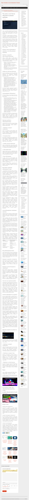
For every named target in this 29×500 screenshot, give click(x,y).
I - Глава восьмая (23, 34)
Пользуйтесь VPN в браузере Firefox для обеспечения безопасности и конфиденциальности (10, 442)
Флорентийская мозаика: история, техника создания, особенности (24, 343)
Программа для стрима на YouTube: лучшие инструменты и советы (15, 453)
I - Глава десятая (23, 37)
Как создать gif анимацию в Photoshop (23, 148)
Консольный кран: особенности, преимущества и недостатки (23, 355)
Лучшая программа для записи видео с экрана (23, 14)
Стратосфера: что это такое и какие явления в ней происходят (24, 346)
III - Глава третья (23, 56)
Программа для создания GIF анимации (15, 460)
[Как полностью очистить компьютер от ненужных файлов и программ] (4, 448)
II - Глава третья (23, 47)
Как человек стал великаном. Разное (10, 2)
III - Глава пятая (23, 54)
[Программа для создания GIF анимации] (15, 457)
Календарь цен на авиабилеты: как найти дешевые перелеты (23, 218)
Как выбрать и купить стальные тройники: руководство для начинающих (24, 369)
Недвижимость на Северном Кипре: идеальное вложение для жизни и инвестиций (24, 278)
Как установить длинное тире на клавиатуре (7, 10)
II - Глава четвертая (23, 48)
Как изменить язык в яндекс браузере (23, 179)
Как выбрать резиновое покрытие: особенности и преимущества (23, 360)
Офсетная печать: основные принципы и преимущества (23, 252)
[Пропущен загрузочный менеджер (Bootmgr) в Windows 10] (10, 448)
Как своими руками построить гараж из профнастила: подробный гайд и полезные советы (23, 20)
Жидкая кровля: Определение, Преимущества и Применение (24, 263)
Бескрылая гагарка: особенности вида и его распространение (23, 351)
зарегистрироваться (4, 486)
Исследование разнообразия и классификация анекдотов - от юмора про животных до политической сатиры (24, 312)
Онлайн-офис (23, 207)
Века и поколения (23, 59)
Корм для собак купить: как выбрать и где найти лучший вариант (24, 385)
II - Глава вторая (23, 44)
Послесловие (23, 212)
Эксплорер (22, 211)
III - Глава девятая (23, 51)
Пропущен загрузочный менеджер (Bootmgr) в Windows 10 (9, 453)
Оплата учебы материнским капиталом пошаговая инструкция (23, 113)
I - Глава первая (23, 39)
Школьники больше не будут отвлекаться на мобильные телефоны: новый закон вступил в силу (23, 327)
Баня (22, 58)
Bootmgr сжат (23, 208)
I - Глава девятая (23, 36)
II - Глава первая (23, 45)
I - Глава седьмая (23, 41)
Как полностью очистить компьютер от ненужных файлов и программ (5, 453)
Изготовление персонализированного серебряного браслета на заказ (24, 268)
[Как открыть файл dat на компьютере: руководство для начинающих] (4, 437)
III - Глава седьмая (23, 55)
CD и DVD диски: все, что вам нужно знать (23, 164)
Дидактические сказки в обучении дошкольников (24, 130)
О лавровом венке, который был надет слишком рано (23, 12)
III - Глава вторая (23, 50)
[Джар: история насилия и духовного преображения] (10, 457)
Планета (22, 62)
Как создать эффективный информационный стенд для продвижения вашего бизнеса (24, 380)
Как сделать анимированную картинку (23, 16)
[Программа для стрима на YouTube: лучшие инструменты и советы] (15, 448)
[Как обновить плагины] (4, 457)
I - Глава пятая (23, 40)
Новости (22, 61)
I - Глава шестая (23, 43)
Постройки (23, 63)
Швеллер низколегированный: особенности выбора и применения (23, 364)
